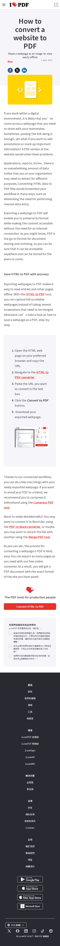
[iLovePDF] (19, 4)
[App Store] (30, 887)
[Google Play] (30, 878)
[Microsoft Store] (30, 905)
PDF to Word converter (24, 527)
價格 (30, 705)
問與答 (30, 718)
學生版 (30, 789)
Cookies (30, 827)
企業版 (30, 782)
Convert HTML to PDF (30, 606)
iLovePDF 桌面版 (30, 737)
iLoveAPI (30, 757)
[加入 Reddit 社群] (51, 931)
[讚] (17, 931)
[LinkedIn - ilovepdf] (26, 931)
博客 (30, 859)
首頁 (30, 691)
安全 (30, 807)
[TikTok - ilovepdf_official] (42, 931)
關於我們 (30, 846)
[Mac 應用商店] (30, 896)
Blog (10, 61)
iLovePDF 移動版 (30, 743)
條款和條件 (30, 821)
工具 (30, 711)
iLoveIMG (30, 763)
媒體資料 (30, 866)
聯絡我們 (30, 853)
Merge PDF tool (39, 537)
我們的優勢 (30, 698)
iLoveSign (30, 750)
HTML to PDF (35, 294)
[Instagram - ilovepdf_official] (34, 931)
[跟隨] (9, 931)
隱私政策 (30, 814)
